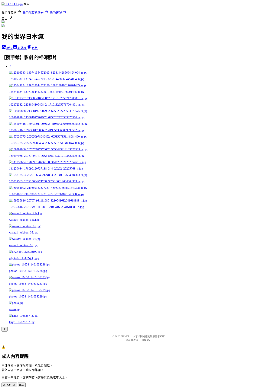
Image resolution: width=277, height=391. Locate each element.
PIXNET (125, 336)
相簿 (9, 48)
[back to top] (5, 329)
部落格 (22, 48)
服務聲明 (146, 340)
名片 (35, 48)
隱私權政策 (132, 340)
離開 (21, 385)
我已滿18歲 (9, 385)
